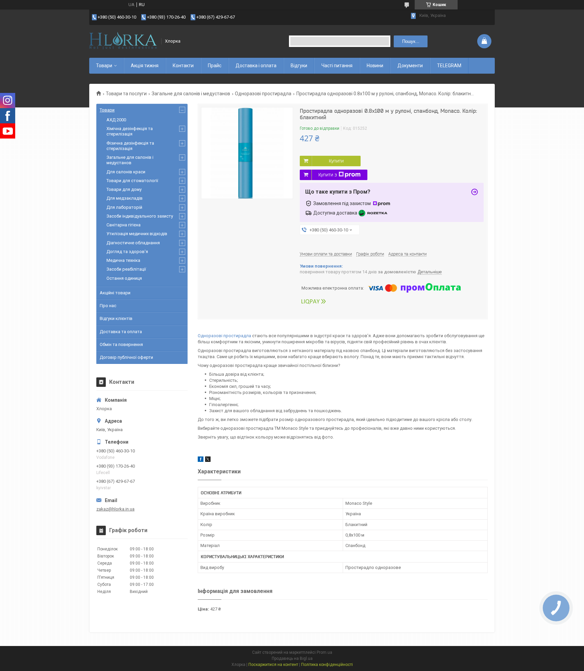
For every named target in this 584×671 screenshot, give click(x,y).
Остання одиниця (124, 278)
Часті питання (336, 65)
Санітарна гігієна (123, 224)
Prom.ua (324, 652)
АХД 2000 (116, 119)
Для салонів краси (125, 171)
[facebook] (200, 460)
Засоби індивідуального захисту (139, 216)
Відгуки (299, 65)
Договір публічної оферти (126, 357)
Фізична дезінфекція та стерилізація (130, 146)
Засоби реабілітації (126, 269)
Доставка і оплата (256, 65)
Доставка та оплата (121, 331)
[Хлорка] (123, 41)
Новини (375, 65)
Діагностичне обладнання (133, 242)
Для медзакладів (124, 198)
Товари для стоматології (132, 180)
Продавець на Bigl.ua (292, 658)
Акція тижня (145, 65)
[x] (208, 460)
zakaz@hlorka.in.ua (115, 509)
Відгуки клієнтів (116, 318)
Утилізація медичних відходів (136, 233)
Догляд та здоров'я (127, 251)
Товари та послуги (126, 93)
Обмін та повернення (121, 344)
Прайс (214, 65)
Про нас (108, 305)
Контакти (183, 65)
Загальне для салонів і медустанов (191, 93)
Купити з (327, 174)
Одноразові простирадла (263, 93)
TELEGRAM (449, 65)
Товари (104, 65)
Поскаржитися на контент (273, 664)
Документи (410, 65)
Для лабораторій (124, 207)
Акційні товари (115, 292)
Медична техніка (123, 260)
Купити (336, 161)
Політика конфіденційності (327, 664)
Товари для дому (124, 189)
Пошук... (410, 41)
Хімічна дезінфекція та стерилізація (129, 131)
